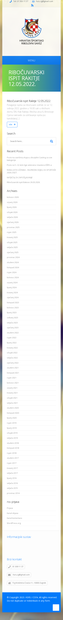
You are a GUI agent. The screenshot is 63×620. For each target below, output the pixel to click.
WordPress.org (14, 523)
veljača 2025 (12, 247)
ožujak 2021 (12, 398)
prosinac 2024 (13, 257)
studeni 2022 (13, 332)
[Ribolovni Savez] (31, 31)
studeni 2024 (13, 262)
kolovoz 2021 (13, 383)
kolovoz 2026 (13, 197)
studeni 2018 (13, 443)
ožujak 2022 (12, 352)
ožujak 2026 (12, 212)
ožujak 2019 (12, 433)
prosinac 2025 (13, 227)
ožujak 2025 (12, 242)
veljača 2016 (12, 483)
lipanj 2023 (12, 312)
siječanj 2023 (13, 327)
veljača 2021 (12, 403)
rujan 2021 (11, 377)
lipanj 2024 (12, 287)
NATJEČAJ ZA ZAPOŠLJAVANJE (20, 177)
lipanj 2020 (12, 418)
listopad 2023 (13, 302)
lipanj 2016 (12, 478)
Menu (31, 60)
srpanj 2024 (12, 282)
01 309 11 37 (17, 566)
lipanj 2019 (12, 428)
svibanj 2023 (12, 317)
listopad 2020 (13, 413)
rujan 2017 (11, 463)
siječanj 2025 (13, 252)
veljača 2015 (12, 488)
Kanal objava (12, 513)
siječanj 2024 (13, 297)
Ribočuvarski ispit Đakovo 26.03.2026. (23, 182)
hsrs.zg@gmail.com (21, 574)
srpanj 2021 (12, 388)
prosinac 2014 (13, 493)
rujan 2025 (11, 232)
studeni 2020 (13, 408)
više (11, 124)
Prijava (10, 508)
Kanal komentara (14, 518)
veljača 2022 (12, 357)
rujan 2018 (11, 453)
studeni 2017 (13, 458)
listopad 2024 (13, 267)
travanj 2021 (12, 392)
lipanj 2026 (12, 207)
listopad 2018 (13, 448)
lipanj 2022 (12, 342)
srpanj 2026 (12, 202)
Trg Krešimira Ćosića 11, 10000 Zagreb (29, 583)
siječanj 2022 (13, 363)
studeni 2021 (13, 367)
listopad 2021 (13, 373)
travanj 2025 (12, 237)
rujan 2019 (11, 423)
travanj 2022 (12, 347)
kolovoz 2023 (13, 307)
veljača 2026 (12, 217)
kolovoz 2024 (13, 277)
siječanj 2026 (13, 222)
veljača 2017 (12, 473)
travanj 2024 (12, 292)
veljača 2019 (12, 438)
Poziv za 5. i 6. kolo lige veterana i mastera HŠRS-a (29, 165)
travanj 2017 (12, 468)
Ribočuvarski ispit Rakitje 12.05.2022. (29, 101)
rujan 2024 (11, 272)
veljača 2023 (12, 322)
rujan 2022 (11, 337)
